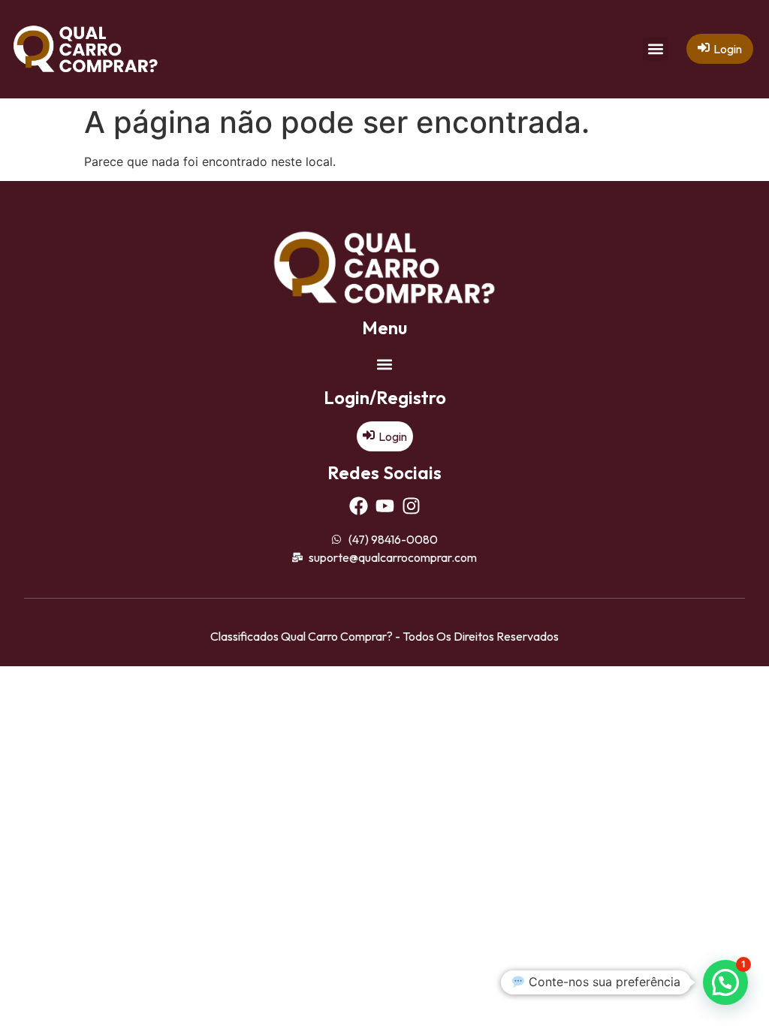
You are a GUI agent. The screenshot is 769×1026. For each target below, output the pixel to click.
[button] (655, 49)
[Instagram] (411, 505)
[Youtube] (384, 505)
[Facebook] (358, 505)
